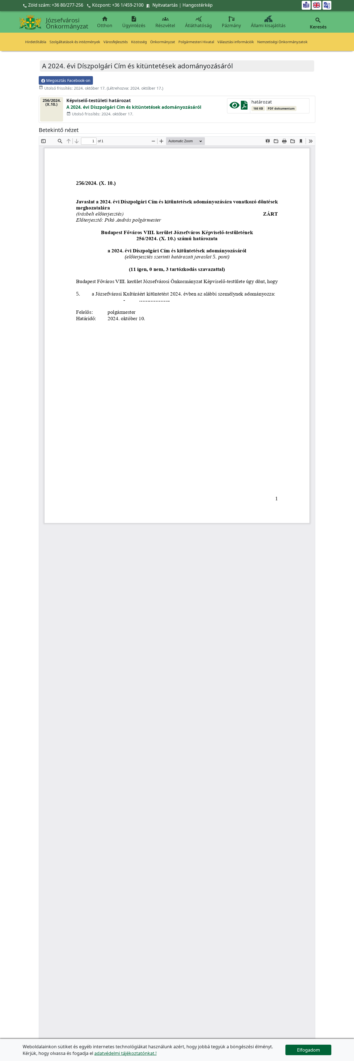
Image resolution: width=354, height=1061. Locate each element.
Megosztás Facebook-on (67, 80)
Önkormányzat (162, 41)
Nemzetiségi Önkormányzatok (282, 41)
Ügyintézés (133, 22)
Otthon (104, 22)
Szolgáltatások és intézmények (75, 41)
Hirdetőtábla (35, 41)
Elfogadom (308, 1050)
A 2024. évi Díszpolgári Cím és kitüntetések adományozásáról (133, 107)
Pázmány (231, 25)
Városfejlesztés (115, 41)
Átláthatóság (198, 22)
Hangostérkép (198, 5)
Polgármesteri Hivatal (196, 41)
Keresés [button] (318, 23)
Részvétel (165, 22)
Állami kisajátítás (268, 25)
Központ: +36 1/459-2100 (118, 5)
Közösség (139, 41)
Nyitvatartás (165, 5)
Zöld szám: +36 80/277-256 (53, 5)
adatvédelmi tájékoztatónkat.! (125, 1053)
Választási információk (235, 41)
